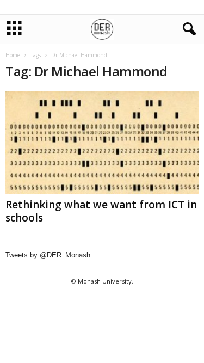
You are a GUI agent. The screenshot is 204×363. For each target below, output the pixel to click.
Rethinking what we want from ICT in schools (101, 211)
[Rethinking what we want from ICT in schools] (102, 142)
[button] (187, 29)
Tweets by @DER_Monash (47, 255)
